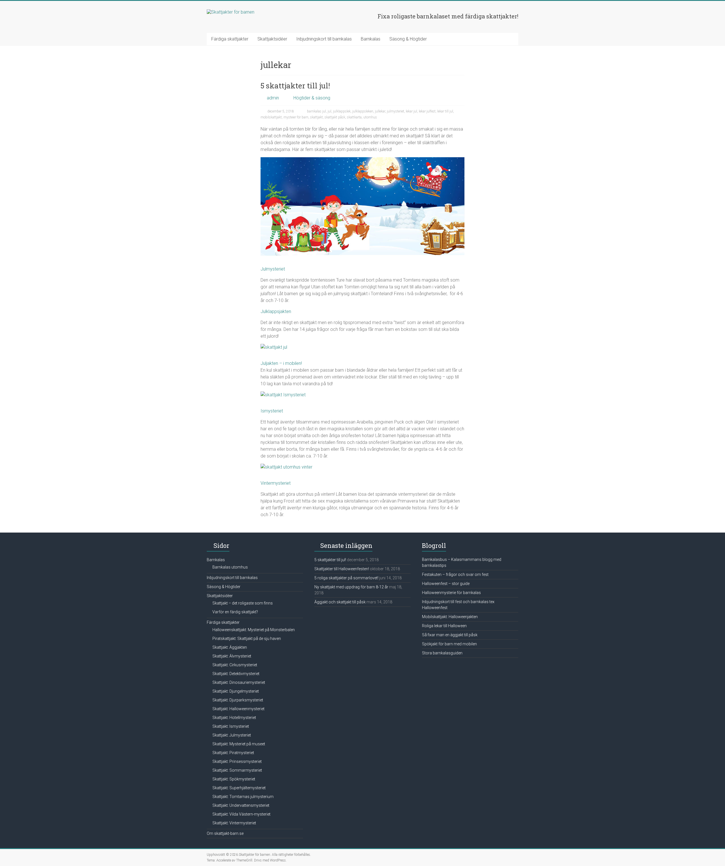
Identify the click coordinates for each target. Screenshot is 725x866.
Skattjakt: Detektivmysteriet (235, 673)
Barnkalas (370, 39)
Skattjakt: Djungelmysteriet (235, 691)
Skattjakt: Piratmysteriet (233, 752)
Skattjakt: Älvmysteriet (231, 656)
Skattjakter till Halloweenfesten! (341, 569)
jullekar (380, 111)
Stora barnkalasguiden (442, 653)
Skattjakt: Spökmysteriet (233, 779)
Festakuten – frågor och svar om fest (455, 574)
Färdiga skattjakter (229, 39)
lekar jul (411, 111)
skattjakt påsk (335, 117)
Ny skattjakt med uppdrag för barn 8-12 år (351, 587)
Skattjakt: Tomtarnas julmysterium (243, 796)
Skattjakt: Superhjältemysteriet (239, 788)
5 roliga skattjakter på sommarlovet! (346, 578)
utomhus (370, 117)
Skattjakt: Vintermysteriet (234, 823)
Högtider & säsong (311, 98)
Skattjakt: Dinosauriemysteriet (238, 682)
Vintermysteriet (276, 483)
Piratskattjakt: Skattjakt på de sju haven (246, 638)
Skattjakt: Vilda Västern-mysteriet (241, 814)
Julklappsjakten (276, 311)
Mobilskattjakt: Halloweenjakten (450, 616)
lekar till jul (445, 111)
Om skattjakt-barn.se (225, 833)
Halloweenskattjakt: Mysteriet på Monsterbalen (253, 629)
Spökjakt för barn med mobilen (449, 644)
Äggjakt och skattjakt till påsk (340, 602)
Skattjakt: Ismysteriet (230, 726)
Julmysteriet (273, 269)
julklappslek (342, 111)
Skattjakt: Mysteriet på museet (238, 744)
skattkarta (354, 117)
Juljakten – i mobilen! (281, 363)
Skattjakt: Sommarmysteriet (237, 770)
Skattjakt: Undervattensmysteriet (240, 805)
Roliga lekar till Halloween (444, 626)
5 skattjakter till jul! (295, 85)
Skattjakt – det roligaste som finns (242, 603)
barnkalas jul (316, 111)
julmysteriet (395, 111)
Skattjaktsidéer (272, 39)
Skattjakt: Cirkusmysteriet (234, 665)
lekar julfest (427, 111)
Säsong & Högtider (408, 39)
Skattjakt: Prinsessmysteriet (237, 761)
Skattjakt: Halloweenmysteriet (238, 709)
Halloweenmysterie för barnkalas (451, 592)
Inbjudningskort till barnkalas (324, 39)
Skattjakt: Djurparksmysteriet (237, 700)
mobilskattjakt (271, 117)
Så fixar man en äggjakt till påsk (449, 635)
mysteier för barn (295, 117)
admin (273, 98)
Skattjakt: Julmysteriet (231, 735)
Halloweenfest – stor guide (446, 583)
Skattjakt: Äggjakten (229, 647)
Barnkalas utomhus (230, 567)
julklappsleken (362, 111)
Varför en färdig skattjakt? (235, 612)
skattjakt (316, 117)
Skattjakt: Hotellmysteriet (234, 717)
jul (329, 111)
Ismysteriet (272, 411)
